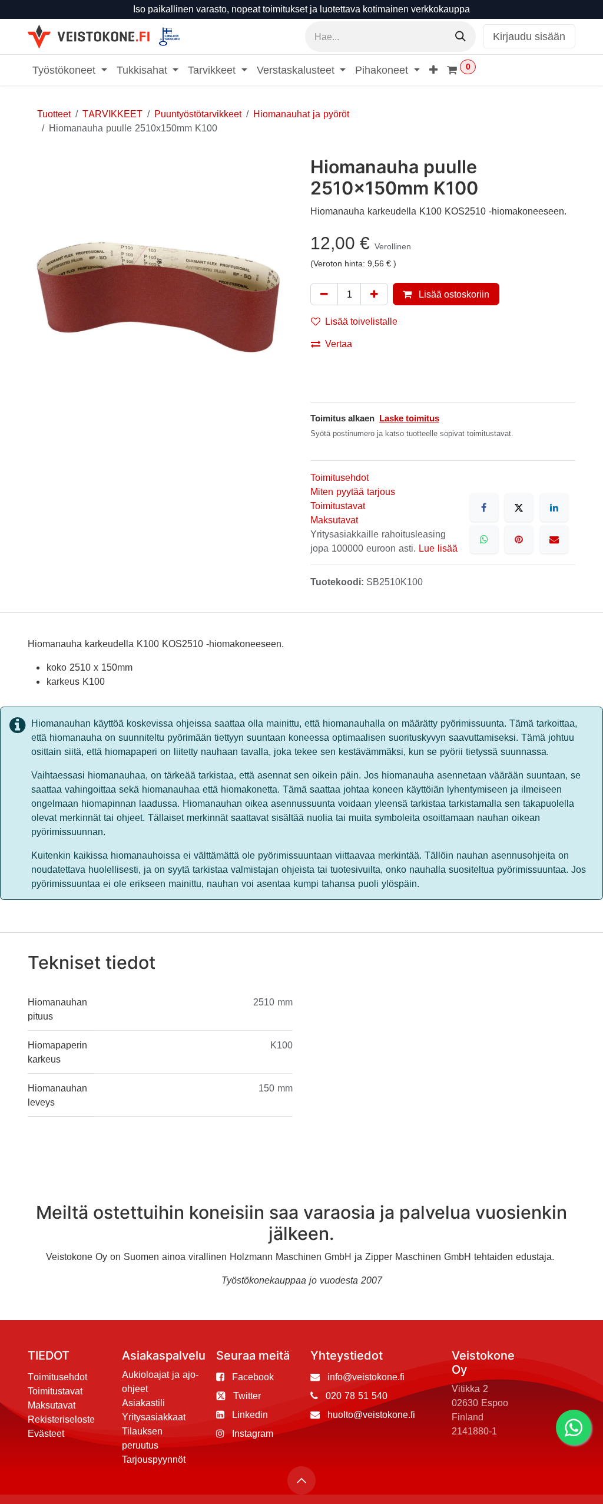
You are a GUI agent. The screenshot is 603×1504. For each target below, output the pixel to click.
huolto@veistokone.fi (371, 1414)
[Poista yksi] (324, 294)
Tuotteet (54, 114)
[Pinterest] (519, 539)
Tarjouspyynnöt (153, 1459)
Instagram (252, 1433)
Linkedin (250, 1414)
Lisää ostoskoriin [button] (452, 294)
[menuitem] (70, 70)
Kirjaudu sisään (529, 36)
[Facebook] (484, 507)
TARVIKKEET (112, 114)
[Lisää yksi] (374, 294)
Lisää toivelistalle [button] (361, 321)
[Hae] (460, 36)
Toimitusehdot (339, 477)
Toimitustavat (337, 506)
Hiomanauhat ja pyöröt (301, 114)
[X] (519, 507)
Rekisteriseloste (61, 1419)
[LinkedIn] (554, 507)
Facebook (253, 1377)
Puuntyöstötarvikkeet (197, 114)
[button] (301, 1480)
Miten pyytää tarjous (352, 491)
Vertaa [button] (338, 343)
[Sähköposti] (554, 539)
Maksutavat (334, 520)
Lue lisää (438, 548)
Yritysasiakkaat (153, 1417)
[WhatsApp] (484, 539)
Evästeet (46, 1433)
